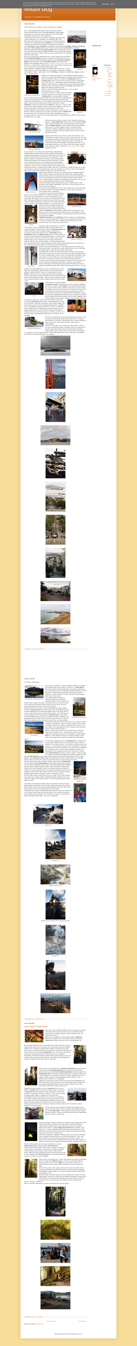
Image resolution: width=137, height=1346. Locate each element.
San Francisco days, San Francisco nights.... (44, 27)
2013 (107, 67)
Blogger (80, 1334)
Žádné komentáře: (40, 649)
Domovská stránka (51, 1321)
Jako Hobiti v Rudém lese (35, 1026)
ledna (108, 69)
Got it (113, 4)
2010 (107, 93)
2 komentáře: (39, 1316)
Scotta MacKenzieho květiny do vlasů (58, 63)
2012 (107, 91)
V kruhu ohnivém (31, 682)
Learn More (105, 4)
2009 (107, 95)
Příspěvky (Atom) (39, 1324)
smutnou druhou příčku (73, 146)
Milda (95, 76)
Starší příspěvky (82, 1321)
